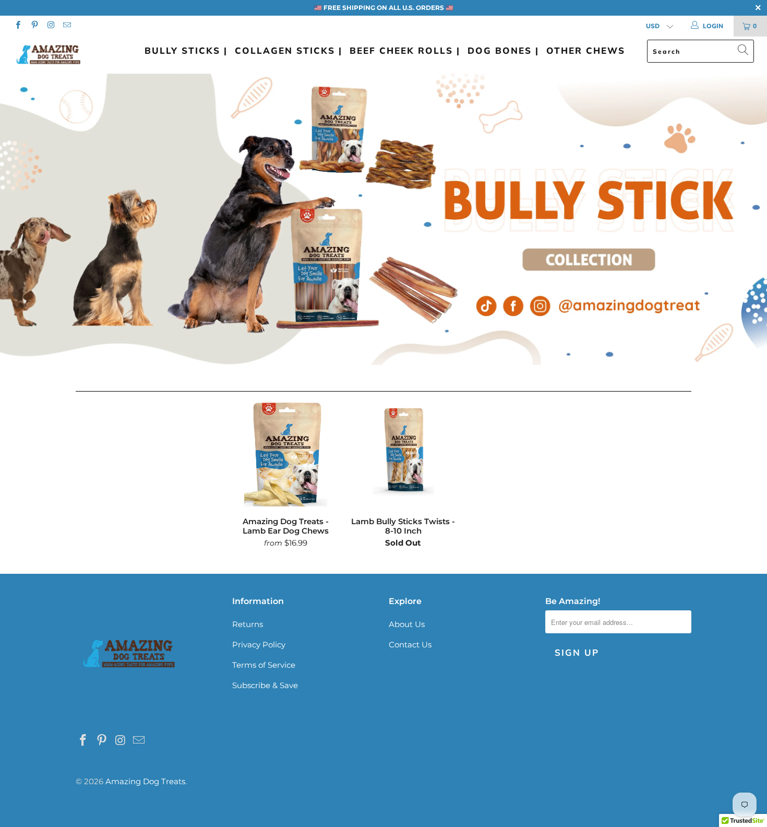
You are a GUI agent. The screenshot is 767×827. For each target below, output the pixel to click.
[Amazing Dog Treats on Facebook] (17, 26)
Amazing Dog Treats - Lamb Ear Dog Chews (285, 454)
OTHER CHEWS (585, 50)
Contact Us (410, 644)
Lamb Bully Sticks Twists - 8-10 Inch (403, 454)
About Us (407, 624)
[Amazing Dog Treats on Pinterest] (33, 26)
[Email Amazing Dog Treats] (66, 26)
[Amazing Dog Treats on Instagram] (50, 26)
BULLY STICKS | (186, 50)
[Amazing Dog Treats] (66, 55)
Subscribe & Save (265, 685)
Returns (247, 624)
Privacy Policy (258, 644)
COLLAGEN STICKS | (288, 50)
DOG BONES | (503, 50)
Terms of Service (263, 665)
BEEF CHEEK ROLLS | (405, 50)
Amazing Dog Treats (145, 781)
